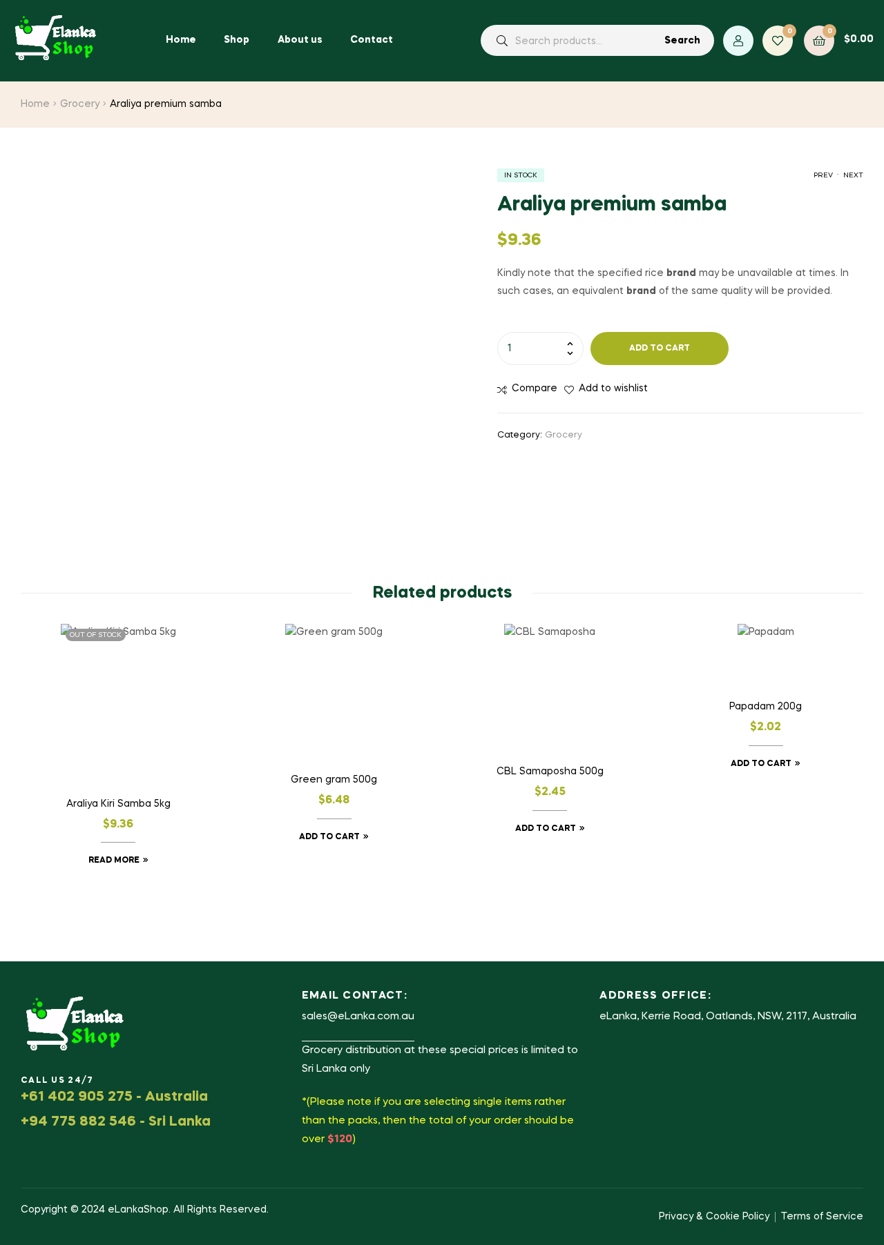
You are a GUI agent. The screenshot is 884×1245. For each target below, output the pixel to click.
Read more (114, 860)
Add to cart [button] (329, 837)
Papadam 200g (765, 707)
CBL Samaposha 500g (550, 771)
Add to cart (659, 348)
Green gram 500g (334, 780)
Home (35, 104)
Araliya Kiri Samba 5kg (118, 804)
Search (682, 41)
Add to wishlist (613, 388)
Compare (534, 388)
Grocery (79, 104)
